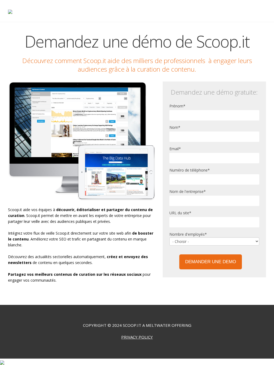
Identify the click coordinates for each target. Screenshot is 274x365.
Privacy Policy (137, 337)
